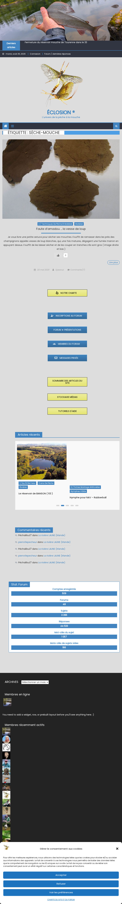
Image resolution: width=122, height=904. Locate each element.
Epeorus (59, 269)
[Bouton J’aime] (58, 255)
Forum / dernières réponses (57, 54)
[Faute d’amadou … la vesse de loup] (60, 179)
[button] (117, 848)
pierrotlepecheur (27, 542)
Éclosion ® (61, 112)
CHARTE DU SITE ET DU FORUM (61, 899)
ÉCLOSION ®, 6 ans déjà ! (83, 493)
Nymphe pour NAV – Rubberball (37, 497)
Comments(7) (77, 269)
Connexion (35, 54)
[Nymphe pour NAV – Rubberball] (42, 463)
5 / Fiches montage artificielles (34, 487)
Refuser (61, 883)
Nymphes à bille (27, 491)
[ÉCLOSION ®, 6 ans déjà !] (93, 463)
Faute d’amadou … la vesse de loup (61, 229)
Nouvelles (94, 487)
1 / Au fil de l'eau (78, 487)
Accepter (61, 875)
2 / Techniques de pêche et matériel (55, 224)
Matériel (79, 224)
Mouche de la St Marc (37, 43)
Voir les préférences (61, 892)
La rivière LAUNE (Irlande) (51, 535)
